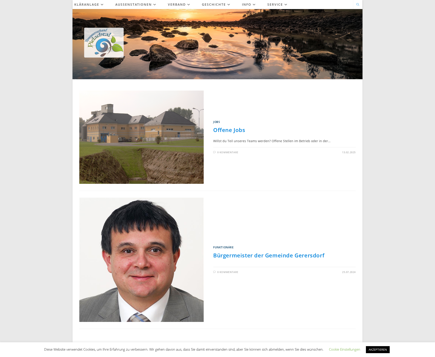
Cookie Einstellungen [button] (344, 349)
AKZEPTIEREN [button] (378, 349)
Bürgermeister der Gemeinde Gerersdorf (268, 255)
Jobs (216, 122)
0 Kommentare (227, 152)
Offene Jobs (229, 130)
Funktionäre (223, 247)
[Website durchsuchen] (358, 4)
